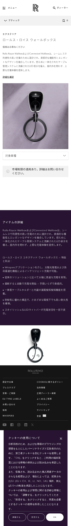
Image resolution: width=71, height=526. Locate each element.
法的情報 (41, 388)
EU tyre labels (12, 399)
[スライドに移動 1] (28, 356)
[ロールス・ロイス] (35, 371)
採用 (5, 410)
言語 (39, 416)
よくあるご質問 (44, 399)
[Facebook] (11, 424)
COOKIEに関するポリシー (50, 382)
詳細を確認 (8, 77)
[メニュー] (5, 8)
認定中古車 (8, 382)
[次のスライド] (70, 345)
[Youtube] (4, 424)
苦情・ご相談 (9, 393)
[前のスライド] (1, 345)
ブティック (14, 21)
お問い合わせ (9, 405)
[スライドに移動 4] (43, 356)
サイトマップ (43, 410)
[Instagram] (18, 424)
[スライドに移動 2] (33, 356)
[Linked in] (25, 424)
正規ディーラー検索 (46, 393)
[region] (35, 345)
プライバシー (43, 405)
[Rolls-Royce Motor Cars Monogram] (35, 7)
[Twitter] (32, 424)
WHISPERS (8, 416)
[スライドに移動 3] (38, 356)
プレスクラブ (9, 388)
